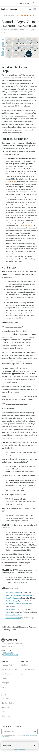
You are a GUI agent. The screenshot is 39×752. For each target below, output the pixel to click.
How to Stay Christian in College (17, 604)
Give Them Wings (12, 601)
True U (8, 612)
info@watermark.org (10, 655)
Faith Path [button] (7, 745)
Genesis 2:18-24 (26, 225)
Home (4, 15)
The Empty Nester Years (14, 615)
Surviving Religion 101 (13, 618)
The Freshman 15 (12, 609)
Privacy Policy (29, 735)
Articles (11, 15)
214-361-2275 (8, 653)
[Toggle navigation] (35, 9)
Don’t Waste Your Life (13, 592)
